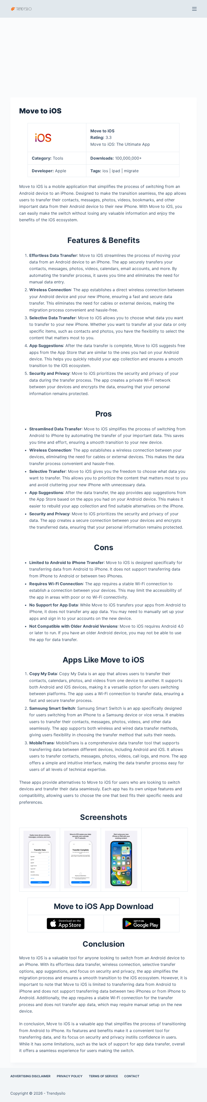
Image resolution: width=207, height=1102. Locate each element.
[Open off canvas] (194, 9)
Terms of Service (103, 1076)
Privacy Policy (70, 1076)
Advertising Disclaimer (30, 1076)
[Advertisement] (103, 55)
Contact (131, 1076)
